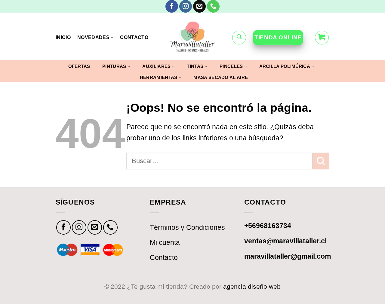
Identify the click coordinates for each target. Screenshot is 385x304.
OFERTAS (79, 66)
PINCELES (231, 66)
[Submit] (321, 161)
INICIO (63, 37)
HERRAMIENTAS (158, 77)
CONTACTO (134, 37)
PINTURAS (114, 66)
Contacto (164, 257)
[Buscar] (239, 37)
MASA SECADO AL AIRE (220, 77)
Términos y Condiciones (187, 227)
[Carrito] (322, 37)
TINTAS (195, 66)
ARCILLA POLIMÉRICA (284, 66)
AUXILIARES (156, 66)
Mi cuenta (165, 242)
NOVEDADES (93, 37)
